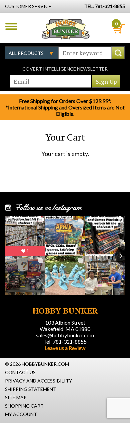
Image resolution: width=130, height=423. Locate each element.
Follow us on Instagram (48, 207)
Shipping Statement (30, 389)
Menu (11, 26)
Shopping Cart (24, 406)
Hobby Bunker (65, 29)
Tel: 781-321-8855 (65, 341)
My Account (21, 414)
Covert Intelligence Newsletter (65, 69)
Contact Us (20, 372)
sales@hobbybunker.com (65, 335)
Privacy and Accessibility (38, 381)
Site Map (16, 397)
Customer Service (28, 6)
